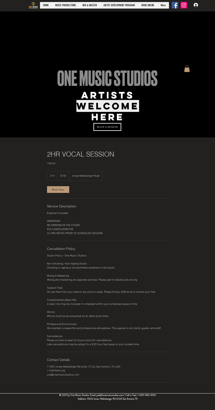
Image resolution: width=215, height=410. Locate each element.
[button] (187, 68)
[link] (58, 189)
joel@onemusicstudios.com (110, 395)
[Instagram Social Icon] (184, 5)
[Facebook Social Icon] (175, 5)
